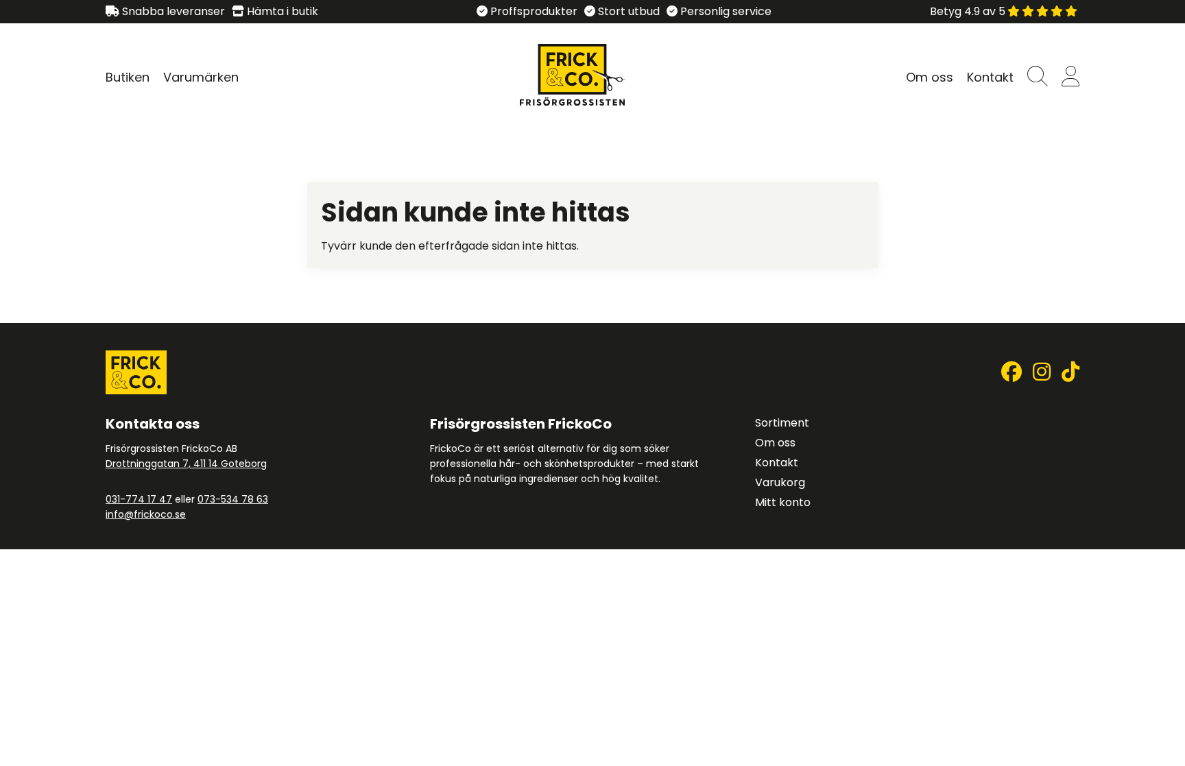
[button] (1037, 77)
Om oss (929, 77)
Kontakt (990, 77)
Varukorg (780, 482)
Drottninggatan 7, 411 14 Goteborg (186, 463)
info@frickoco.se (146, 514)
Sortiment (782, 423)
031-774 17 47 (139, 499)
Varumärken (201, 77)
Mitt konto (783, 502)
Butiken (127, 77)
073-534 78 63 (233, 499)
